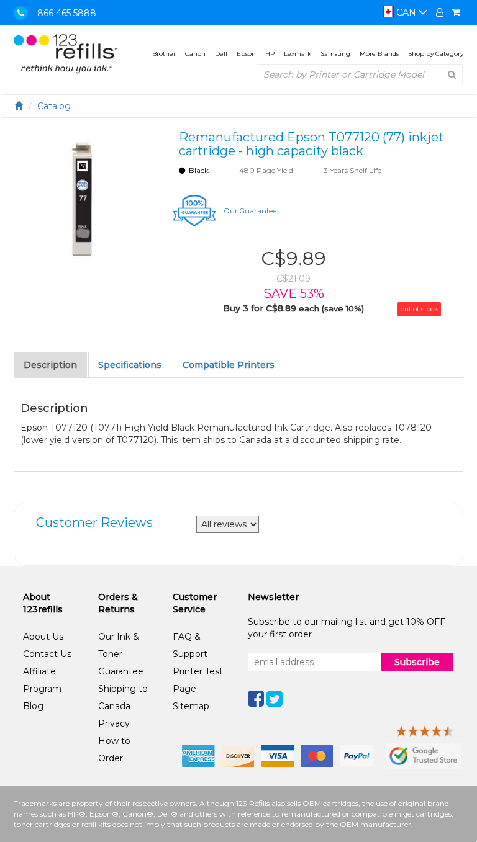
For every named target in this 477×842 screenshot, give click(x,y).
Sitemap (191, 706)
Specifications (129, 364)
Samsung (335, 54)
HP (270, 54)
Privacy (114, 723)
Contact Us (47, 654)
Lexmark (297, 54)
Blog (33, 706)
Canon (195, 54)
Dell (221, 54)
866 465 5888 (66, 13)
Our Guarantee (250, 211)
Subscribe (417, 662)
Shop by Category (435, 54)
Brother (164, 54)
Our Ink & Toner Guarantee (120, 654)
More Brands (379, 54)
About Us (43, 636)
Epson (246, 54)
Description (50, 364)
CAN (406, 12)
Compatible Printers (229, 364)
